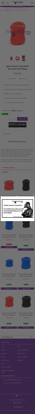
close (33, 195)
